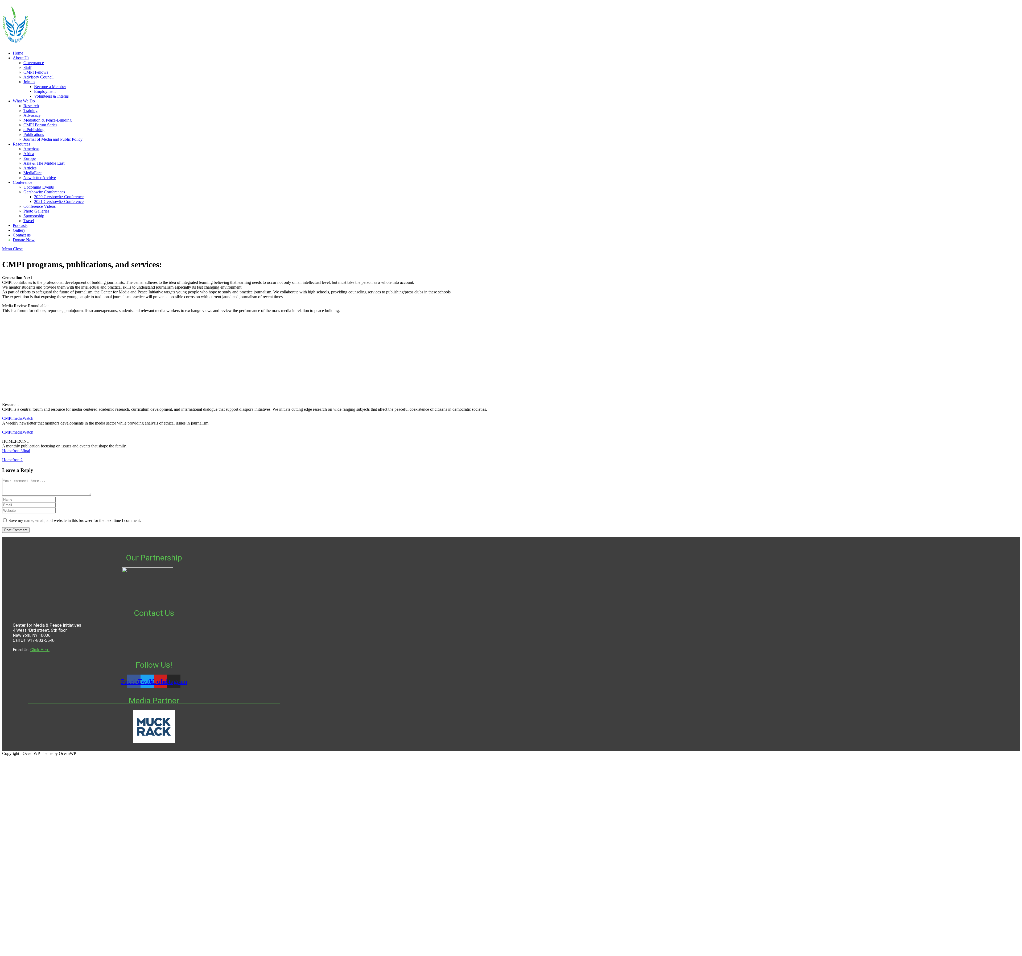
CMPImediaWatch (17, 418)
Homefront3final (16, 450)
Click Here (40, 649)
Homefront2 (12, 460)
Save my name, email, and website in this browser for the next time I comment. (75, 520)
